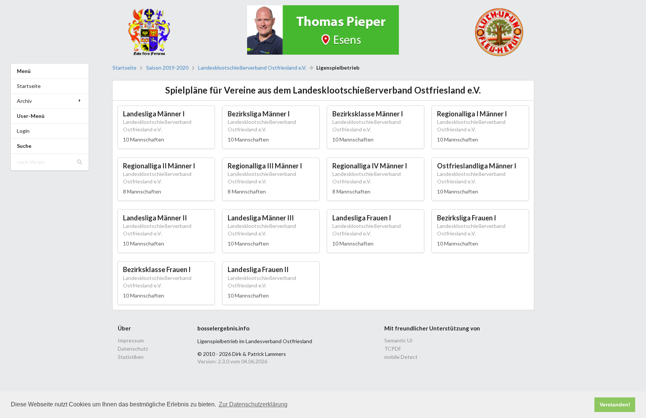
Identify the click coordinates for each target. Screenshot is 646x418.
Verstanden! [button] (615, 405)
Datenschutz (133, 348)
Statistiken (131, 357)
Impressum (131, 341)
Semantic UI (398, 341)
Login (23, 131)
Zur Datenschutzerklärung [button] (253, 404)
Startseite (29, 86)
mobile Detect (401, 357)
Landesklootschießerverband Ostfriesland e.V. (252, 67)
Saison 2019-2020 (167, 67)
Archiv (24, 101)
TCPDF (392, 348)
